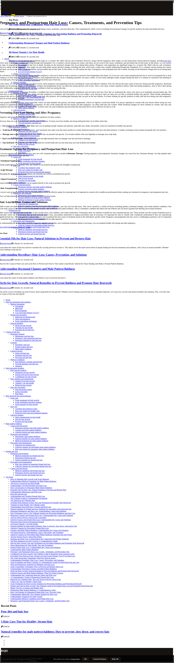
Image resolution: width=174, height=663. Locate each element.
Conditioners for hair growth (25, 377)
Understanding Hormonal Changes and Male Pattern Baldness (33, 569)
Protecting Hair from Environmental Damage (27, 522)
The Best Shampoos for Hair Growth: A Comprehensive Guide (34, 541)
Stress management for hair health (27, 417)
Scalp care (14, 398)
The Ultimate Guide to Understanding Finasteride (28, 498)
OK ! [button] (85, 659)
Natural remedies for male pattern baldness (31, 439)
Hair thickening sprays (23, 390)
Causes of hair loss (5, 16)
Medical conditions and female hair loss (30, 471)
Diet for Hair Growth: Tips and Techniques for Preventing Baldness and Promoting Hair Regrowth (47, 543)
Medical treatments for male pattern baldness (31, 441)
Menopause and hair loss (24, 336)
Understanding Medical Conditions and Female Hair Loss (32, 599)
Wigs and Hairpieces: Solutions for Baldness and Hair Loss (32, 565)
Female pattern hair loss (24, 347)
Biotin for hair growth (23, 385)
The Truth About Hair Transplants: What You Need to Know (33, 558)
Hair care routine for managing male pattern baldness (35, 449)
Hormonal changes (19, 16)
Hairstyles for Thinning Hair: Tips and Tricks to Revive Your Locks (35, 579)
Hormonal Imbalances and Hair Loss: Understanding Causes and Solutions (38, 511)
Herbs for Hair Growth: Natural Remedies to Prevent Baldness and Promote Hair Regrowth (44, 571)
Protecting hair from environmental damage (31, 413)
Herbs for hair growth (23, 326)
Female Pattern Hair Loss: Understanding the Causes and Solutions (35, 547)
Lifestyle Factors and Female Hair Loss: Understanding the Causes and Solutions (40, 520)
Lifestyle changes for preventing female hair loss (33, 466)
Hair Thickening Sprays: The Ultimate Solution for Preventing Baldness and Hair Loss (42, 513)
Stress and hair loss (22, 353)
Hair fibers (19, 394)
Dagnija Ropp (6, 33)
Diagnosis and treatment (19, 434)
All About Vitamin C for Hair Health (24, 524)
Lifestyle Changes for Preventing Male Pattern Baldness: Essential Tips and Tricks (41, 535)
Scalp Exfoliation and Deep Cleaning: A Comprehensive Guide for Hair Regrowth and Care (44, 562)
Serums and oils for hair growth (27, 375)
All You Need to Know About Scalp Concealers (28, 518)
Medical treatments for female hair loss (29, 456)
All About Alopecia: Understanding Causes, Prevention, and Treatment (36, 533)
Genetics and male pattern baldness (28, 430)
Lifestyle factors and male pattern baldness (31, 432)
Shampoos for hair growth (25, 372)
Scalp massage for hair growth (26, 404)
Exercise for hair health (23, 422)
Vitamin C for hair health (24, 383)
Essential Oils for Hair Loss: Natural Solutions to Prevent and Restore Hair (38, 490)
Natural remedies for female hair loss (28, 460)
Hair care (13, 407)
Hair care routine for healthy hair (27, 411)
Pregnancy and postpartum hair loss (28, 338)
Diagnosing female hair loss (25, 458)
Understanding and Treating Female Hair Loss (27, 496)
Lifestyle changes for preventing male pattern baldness (35, 447)
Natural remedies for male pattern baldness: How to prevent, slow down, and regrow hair (43, 526)
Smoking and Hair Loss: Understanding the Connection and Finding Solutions (39, 539)
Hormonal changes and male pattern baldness (32, 428)
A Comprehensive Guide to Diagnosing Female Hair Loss (32, 577)
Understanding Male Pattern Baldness (24, 550)
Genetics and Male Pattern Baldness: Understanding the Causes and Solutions (39, 530)
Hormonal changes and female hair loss (30, 473)
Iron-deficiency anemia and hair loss (28, 362)
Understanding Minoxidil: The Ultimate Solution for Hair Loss (33, 594)
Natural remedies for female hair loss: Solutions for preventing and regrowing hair (40, 509)
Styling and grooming (18, 315)
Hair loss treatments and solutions (18, 302)
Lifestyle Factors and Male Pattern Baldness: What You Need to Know (36, 573)
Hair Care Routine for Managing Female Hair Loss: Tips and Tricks (35, 592)
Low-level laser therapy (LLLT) (27, 313)
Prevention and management (21, 443)
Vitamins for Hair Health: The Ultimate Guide (27, 505)
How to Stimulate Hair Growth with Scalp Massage (29, 479)
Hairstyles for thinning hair (25, 317)
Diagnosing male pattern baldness (27, 436)
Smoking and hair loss (23, 355)
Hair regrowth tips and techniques (18, 396)
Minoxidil (18, 308)
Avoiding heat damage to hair (26, 409)
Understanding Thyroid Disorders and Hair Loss (28, 486)
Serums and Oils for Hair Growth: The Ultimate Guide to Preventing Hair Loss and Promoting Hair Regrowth (51, 586)
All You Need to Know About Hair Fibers (26, 537)
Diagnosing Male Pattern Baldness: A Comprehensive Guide (33, 590)
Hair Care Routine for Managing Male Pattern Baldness (31, 488)
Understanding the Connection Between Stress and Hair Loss (33, 575)
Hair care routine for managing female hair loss (32, 464)
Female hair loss (12, 451)
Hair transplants (21, 311)
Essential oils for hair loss (24, 330)
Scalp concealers (21, 392)
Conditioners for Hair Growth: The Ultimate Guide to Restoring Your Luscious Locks (42, 554)
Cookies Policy (75, 659)
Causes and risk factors (19, 426)
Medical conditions (17, 360)
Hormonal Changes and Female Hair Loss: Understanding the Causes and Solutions (41, 515)
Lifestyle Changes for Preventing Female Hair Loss (29, 528)
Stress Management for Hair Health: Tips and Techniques (31, 545)
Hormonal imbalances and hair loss (28, 340)
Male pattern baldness (23, 349)
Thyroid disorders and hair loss (26, 364)
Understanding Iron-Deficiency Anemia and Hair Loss (30, 507)
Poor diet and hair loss (23, 358)
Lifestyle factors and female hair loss (28, 475)
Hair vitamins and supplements (21, 379)
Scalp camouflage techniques (26, 321)
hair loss (168, 61)
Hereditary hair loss (22, 345)
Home (6, 13)
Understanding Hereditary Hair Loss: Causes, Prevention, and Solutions (37, 560)
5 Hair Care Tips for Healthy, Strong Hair (25, 582)
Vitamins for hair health (24, 328)
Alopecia (18, 366)
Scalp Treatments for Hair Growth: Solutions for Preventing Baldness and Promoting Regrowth (46, 584)
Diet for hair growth (22, 419)
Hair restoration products (15, 368)
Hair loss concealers (17, 387)
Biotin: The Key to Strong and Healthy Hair (26, 588)
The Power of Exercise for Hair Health (24, 483)
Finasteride (19, 306)
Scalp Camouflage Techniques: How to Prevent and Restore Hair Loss (36, 567)
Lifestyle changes (16, 415)
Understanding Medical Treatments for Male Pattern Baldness (33, 481)
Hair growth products (18, 370)
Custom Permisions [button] (99, 659)
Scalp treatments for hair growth (27, 400)
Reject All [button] (115, 659)
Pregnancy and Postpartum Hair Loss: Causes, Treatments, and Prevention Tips (39, 552)
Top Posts (9, 477)
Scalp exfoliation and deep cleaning (28, 402)
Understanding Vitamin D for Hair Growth (26, 597)
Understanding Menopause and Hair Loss (26, 492)
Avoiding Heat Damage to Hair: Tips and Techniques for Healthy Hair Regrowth (40, 503)
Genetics (13, 343)
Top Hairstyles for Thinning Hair (22, 501)
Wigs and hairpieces (22, 319)
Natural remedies (16, 323)
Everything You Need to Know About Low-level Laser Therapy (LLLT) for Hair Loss (42, 556)
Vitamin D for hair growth (25, 381)
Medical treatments (17, 304)
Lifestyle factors (16, 351)
